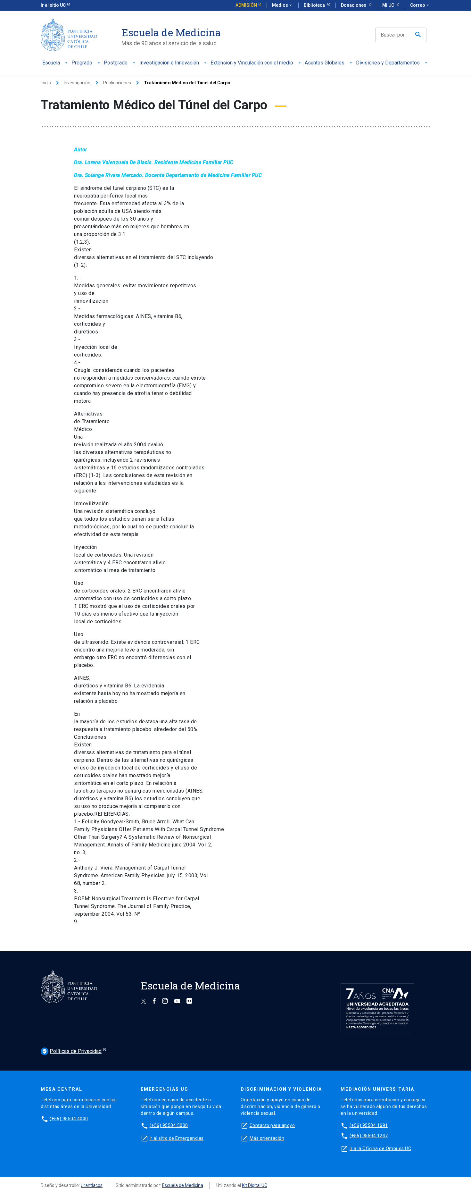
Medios (282, 5)
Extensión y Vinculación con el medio (252, 63)
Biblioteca (315, 5)
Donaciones (354, 5)
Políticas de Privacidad (72, 1051)
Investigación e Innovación (169, 63)
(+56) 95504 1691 (369, 1125)
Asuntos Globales (324, 63)
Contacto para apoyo (272, 1125)
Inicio (46, 82)
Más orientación (267, 1138)
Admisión (246, 5)
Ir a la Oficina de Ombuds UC (380, 1148)
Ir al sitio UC (53, 5)
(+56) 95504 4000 (69, 1118)
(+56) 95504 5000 (169, 1125)
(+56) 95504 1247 (369, 1135)
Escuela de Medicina (182, 1185)
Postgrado (116, 63)
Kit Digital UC (254, 1185)
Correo (420, 5)
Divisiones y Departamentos (388, 63)
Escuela (51, 63)
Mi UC (388, 5)
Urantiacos (92, 1185)
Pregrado (81, 63)
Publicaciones (117, 82)
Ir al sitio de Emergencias (177, 1138)
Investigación (77, 82)
